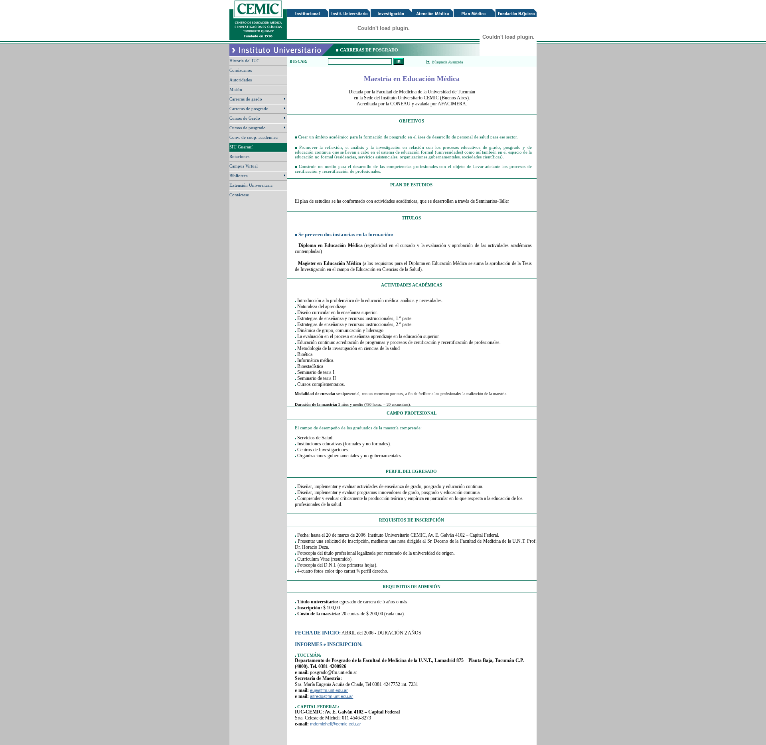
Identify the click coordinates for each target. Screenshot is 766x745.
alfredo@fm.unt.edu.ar (331, 696)
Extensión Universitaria (251, 185)
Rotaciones (240, 156)
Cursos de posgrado (248, 127)
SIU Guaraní (241, 146)
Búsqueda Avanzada (447, 62)
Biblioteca (239, 175)
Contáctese (239, 194)
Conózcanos (241, 70)
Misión (236, 89)
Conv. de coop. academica (254, 137)
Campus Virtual (244, 166)
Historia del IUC (245, 60)
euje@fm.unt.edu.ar (329, 690)
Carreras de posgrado (249, 108)
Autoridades (241, 79)
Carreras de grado (246, 99)
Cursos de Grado (245, 118)
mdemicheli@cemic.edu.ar (335, 723)
